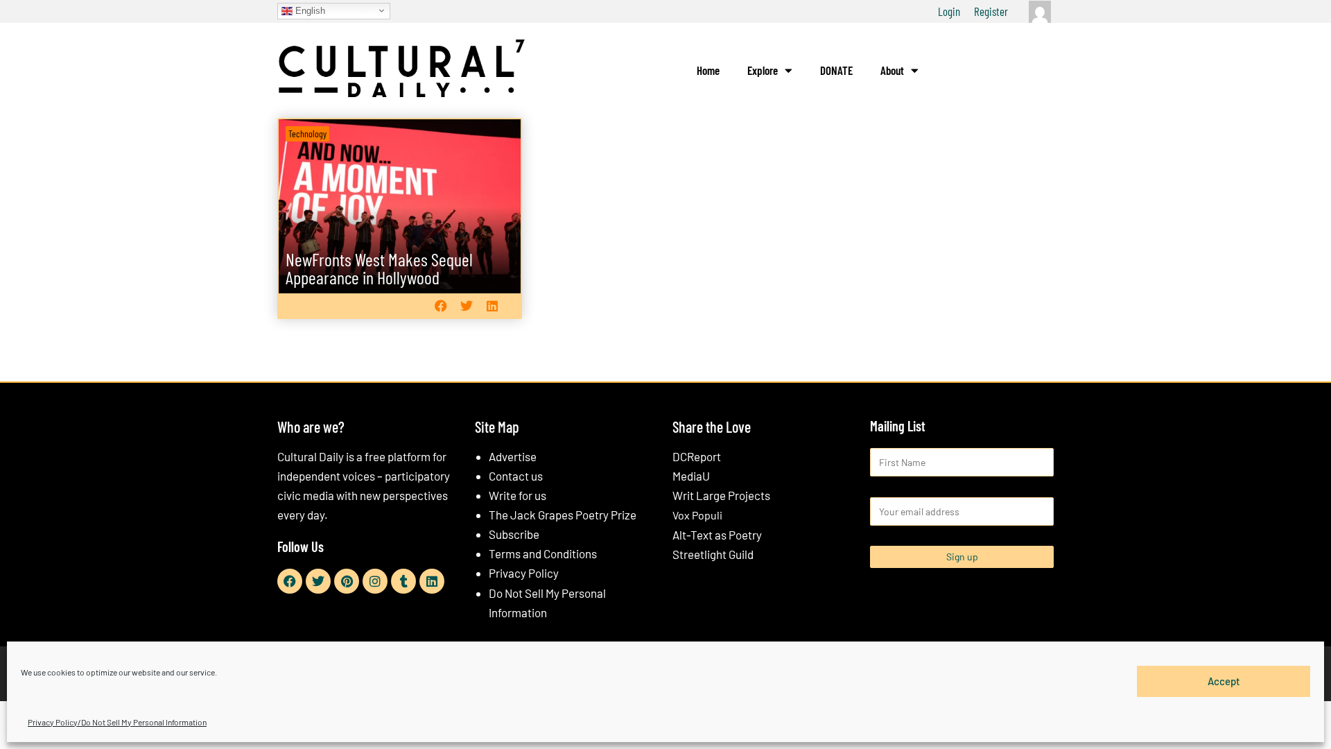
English (309, 10)
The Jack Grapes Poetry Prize (562, 515)
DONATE (836, 70)
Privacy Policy (524, 573)
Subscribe (514, 534)
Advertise (513, 456)
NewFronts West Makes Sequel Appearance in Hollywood (379, 268)
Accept (1224, 681)
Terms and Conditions (543, 553)
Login (949, 11)
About (892, 70)
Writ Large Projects (721, 495)
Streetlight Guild (713, 554)
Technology (307, 133)
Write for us (517, 495)
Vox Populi (697, 515)
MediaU (691, 476)
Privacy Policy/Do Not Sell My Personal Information (117, 722)
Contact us (516, 476)
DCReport (696, 456)
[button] (440, 305)
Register (991, 11)
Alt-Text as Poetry (717, 535)
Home (708, 70)
